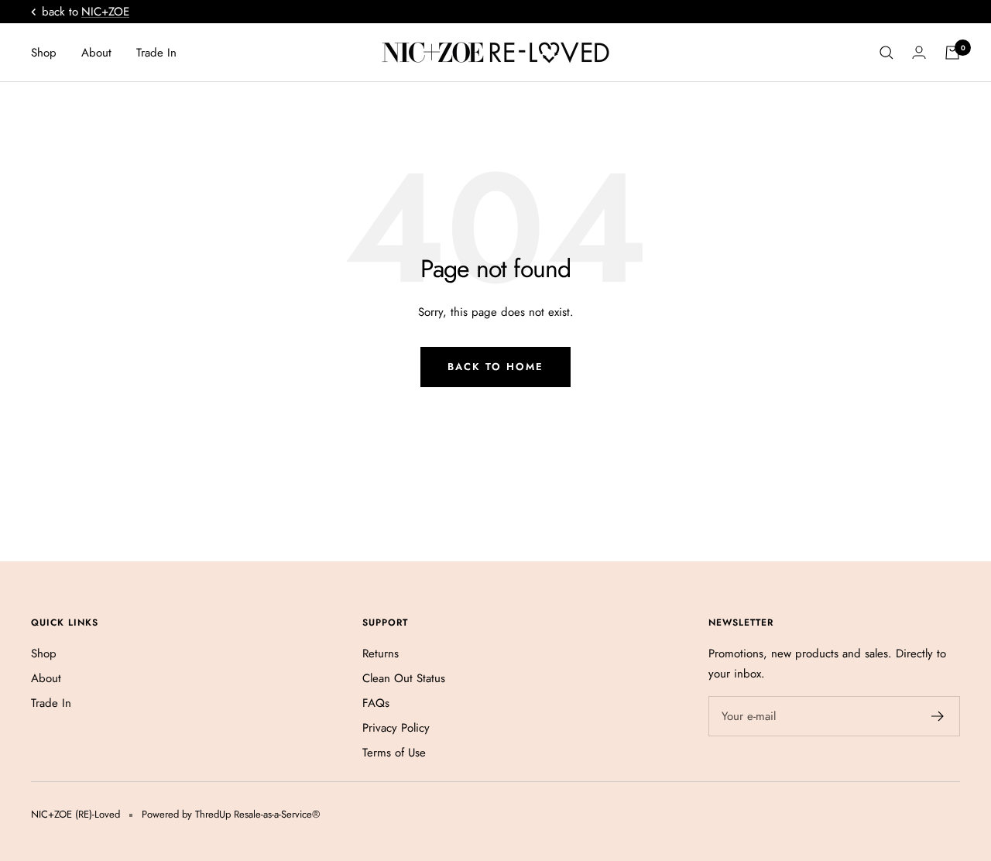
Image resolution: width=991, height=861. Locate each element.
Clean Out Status (403, 678)
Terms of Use (394, 752)
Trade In (156, 52)
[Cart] (952, 53)
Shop (44, 52)
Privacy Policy (396, 727)
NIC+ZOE (105, 11)
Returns (380, 653)
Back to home (495, 366)
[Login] (919, 52)
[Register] (938, 716)
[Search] (886, 53)
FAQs (375, 703)
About (96, 52)
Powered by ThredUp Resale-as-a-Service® (231, 814)
